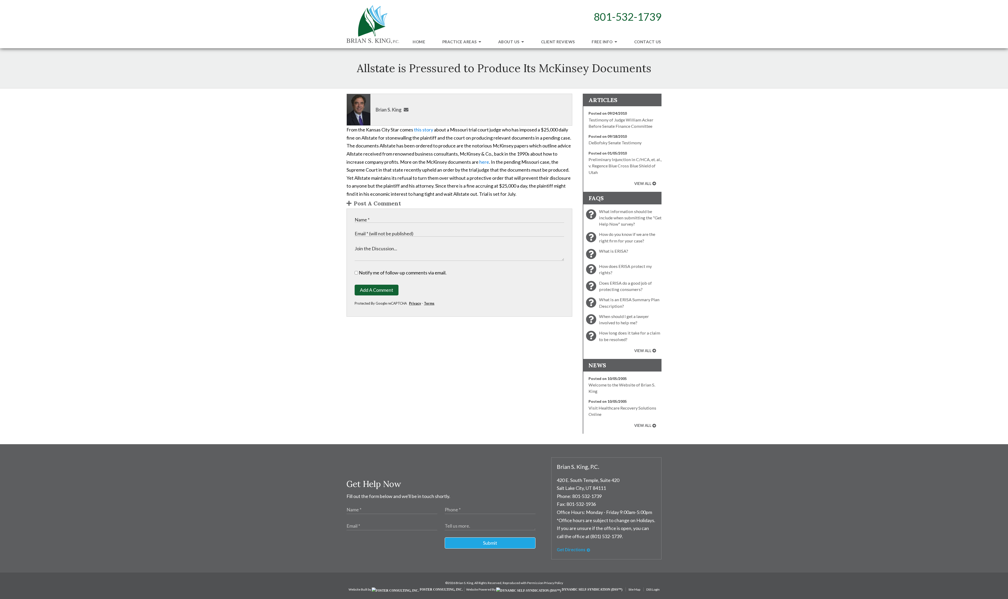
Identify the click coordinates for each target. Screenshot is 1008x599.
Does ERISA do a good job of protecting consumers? (625, 286)
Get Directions (571, 549)
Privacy (415, 303)
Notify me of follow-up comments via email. (402, 272)
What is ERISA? (613, 250)
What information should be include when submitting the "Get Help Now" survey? (630, 218)
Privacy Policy (553, 583)
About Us (509, 41)
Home (419, 41)
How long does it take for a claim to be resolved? (629, 336)
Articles (603, 100)
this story (423, 129)
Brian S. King (389, 110)
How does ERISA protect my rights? (625, 269)
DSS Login (653, 589)
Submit (490, 543)
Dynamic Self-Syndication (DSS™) (591, 589)
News (597, 365)
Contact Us (647, 41)
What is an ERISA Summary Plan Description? (629, 302)
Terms (429, 303)
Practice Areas (460, 41)
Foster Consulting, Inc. (441, 589)
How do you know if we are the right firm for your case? (627, 237)
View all (643, 183)
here (484, 162)
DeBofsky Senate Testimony (615, 142)
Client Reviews (558, 41)
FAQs (596, 198)
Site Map (634, 589)
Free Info (602, 41)
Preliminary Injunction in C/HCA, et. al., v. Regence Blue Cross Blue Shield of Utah (625, 166)
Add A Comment (376, 290)
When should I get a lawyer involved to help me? (624, 319)
